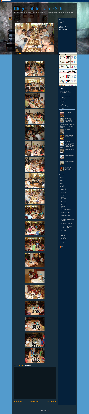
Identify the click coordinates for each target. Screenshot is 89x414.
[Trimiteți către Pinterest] (30, 365)
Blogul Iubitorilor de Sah (38, 8)
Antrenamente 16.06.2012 (65, 213)
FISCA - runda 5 (63, 204)
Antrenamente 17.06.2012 (65, 212)
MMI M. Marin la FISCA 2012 (66, 209)
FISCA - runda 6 (63, 203)
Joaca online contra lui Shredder (65, 106)
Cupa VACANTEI (68, 167)
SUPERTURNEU (68, 112)
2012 (61, 186)
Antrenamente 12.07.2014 (69, 155)
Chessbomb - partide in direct (65, 96)
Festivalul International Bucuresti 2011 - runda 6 (69, 136)
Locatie (61, 22)
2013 (61, 185)
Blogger (49, 410)
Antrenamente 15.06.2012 (65, 215)
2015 (61, 182)
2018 (61, 177)
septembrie (63, 192)
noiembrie (63, 189)
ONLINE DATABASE (63, 100)
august (62, 194)
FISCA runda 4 (63, 206)
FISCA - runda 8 (63, 200)
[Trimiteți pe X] (28, 365)
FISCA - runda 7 (63, 201)
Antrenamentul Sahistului (64, 89)
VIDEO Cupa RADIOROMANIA (66, 223)
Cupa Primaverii (67, 129)
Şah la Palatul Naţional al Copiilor (65, 92)
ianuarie (62, 240)
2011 (61, 242)
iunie (62, 197)
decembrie (63, 188)
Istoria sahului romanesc (64, 98)
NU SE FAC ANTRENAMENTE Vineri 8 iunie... (66, 227)
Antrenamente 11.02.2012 (69, 149)
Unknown (62, 247)
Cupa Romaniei (63, 230)
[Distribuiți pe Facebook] (29, 365)
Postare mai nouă (18, 401)
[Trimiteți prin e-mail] (25, 365)
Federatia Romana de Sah (64, 91)
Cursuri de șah (67, 141)
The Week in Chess (63, 102)
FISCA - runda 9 (63, 198)
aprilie (62, 235)
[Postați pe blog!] (26, 365)
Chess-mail (62, 108)
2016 (61, 180)
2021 (61, 175)
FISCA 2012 (63, 210)
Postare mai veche (51, 401)
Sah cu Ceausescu (63, 97)
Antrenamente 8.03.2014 (69, 118)
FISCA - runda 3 (63, 207)
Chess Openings (63, 101)
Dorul (62, 246)
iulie (62, 195)
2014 (61, 183)
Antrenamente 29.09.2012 (69, 161)
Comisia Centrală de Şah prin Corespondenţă (65, 94)
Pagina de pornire (34, 401)
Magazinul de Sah (63, 105)
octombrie (63, 191)
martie (62, 237)
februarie (62, 238)
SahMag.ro (62, 104)
